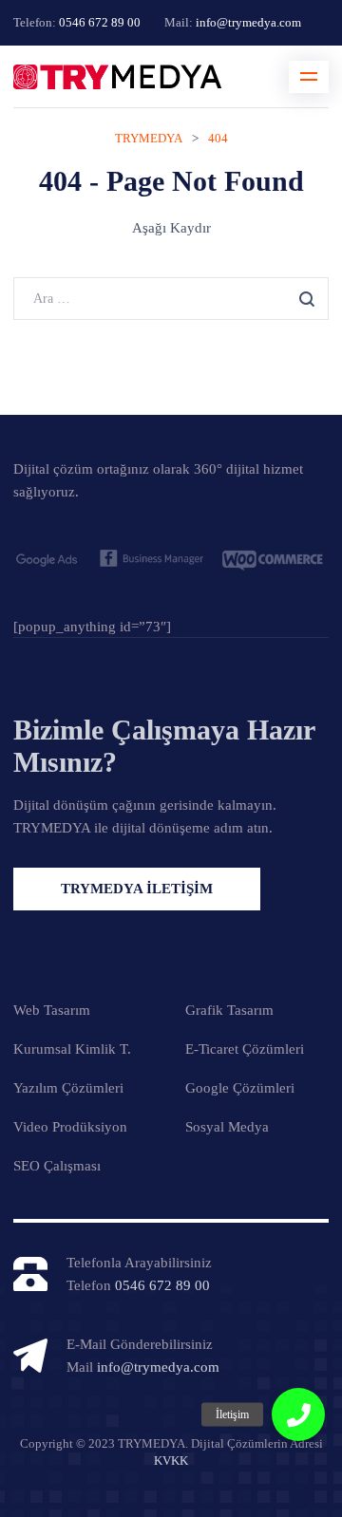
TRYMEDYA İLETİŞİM (137, 888)
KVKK (171, 1460)
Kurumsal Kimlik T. (72, 1049)
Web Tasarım (51, 1010)
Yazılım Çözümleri (68, 1088)
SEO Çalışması (57, 1165)
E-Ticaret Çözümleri (244, 1049)
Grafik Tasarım (229, 1010)
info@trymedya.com (248, 22)
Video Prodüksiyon (70, 1126)
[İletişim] (298, 1414)
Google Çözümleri (239, 1088)
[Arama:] (170, 298)
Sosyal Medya (227, 1126)
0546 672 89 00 (100, 22)
